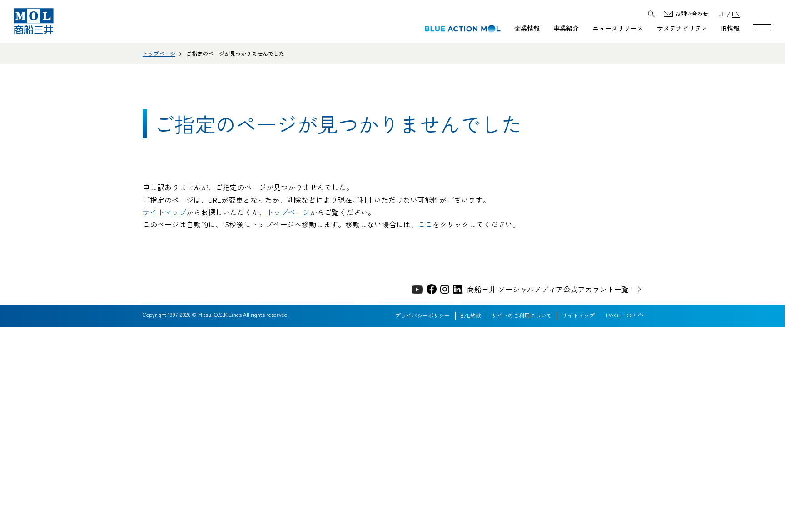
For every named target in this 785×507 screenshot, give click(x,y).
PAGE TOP (621, 315)
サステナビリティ (682, 28)
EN (736, 13)
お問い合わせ (691, 13)
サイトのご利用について (521, 315)
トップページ (159, 53)
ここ (425, 224)
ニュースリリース (617, 28)
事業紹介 (566, 28)
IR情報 (730, 28)
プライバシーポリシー (422, 315)
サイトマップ (164, 212)
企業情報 (527, 28)
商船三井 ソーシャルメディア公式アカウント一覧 (548, 289)
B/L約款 (470, 315)
